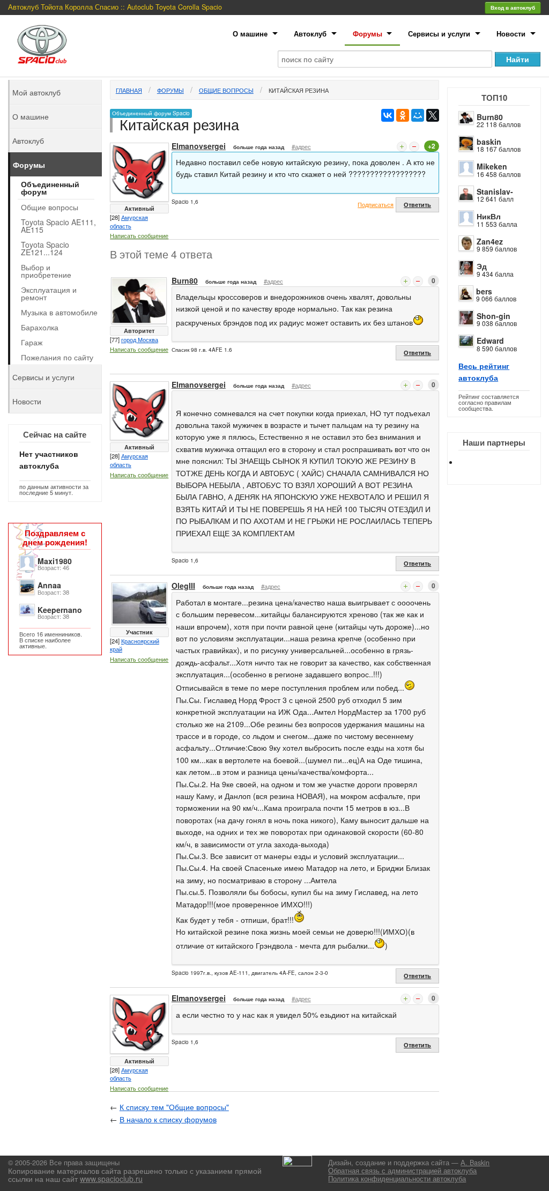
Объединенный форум (50, 188)
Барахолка (39, 327)
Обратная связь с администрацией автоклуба (402, 1170)
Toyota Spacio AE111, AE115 (58, 226)
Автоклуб (310, 33)
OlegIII (183, 585)
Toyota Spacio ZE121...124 (45, 248)
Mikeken (492, 166)
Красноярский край (134, 645)
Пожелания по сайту (57, 357)
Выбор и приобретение (46, 271)
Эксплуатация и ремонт (49, 293)
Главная (129, 90)
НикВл (489, 216)
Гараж (31, 342)
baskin (489, 141)
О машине (250, 33)
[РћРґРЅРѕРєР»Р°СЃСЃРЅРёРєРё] (402, 115)
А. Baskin (475, 1162)
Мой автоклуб (36, 92)
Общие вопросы (226, 90)
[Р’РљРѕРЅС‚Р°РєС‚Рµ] (387, 115)
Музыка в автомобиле (59, 312)
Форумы (367, 33)
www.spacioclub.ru (111, 1178)
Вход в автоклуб (513, 7)
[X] (432, 115)
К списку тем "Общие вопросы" (174, 1106)
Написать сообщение (139, 235)
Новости (510, 33)
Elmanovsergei (199, 145)
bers (484, 291)
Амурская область (129, 221)
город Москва (139, 339)
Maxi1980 (55, 561)
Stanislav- (495, 191)
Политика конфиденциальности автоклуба (397, 1178)
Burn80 (490, 117)
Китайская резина (299, 90)
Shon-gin (493, 315)
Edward (490, 340)
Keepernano (60, 609)
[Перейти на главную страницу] (42, 44)
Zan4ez (490, 241)
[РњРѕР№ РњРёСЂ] (417, 115)
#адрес (301, 146)
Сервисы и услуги (439, 33)
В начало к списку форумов (168, 1119)
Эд (482, 266)
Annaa (49, 585)
